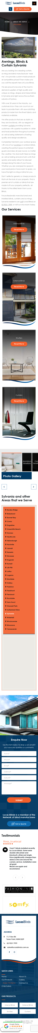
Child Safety (6, 1013)
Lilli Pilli (9, 567)
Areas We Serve (20, 22)
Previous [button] (15, 904)
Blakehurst (11, 514)
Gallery (22, 1007)
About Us (22, 1004)
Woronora (11, 625)
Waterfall (10, 617)
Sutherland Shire (13, 610)
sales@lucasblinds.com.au (18, 974)
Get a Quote (24, 9)
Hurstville (10, 544)
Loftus (9, 571)
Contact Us (23, 1010)
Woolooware (12, 621)
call (21, 202)
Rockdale (11, 598)
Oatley (9, 583)
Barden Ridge (12, 510)
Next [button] (22, 904)
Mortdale (10, 579)
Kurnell (9, 563)
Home (7, 22)
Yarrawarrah (12, 629)
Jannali (10, 548)
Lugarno (10, 575)
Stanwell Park (12, 606)
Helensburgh (12, 540)
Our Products (7, 1007)
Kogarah (10, 560)
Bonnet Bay (11, 517)
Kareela (10, 552)
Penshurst (10, 594)
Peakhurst (11, 590)
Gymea (10, 533)
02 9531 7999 (10, 9)
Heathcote (11, 537)
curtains (12, 126)
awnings (17, 145)
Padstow (10, 587)
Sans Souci (11, 602)
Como (9, 521)
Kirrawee (10, 556)
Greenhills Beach (13, 529)
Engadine (10, 525)
